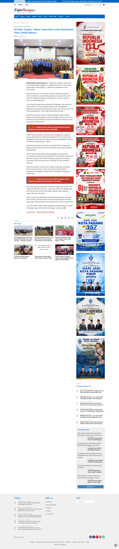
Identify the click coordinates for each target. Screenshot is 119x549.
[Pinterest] (97, 537)
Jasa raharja (50, 514)
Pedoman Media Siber (79, 542)
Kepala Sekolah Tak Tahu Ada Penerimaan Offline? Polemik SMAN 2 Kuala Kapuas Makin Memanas (91, 422)
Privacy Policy (60, 542)
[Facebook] (90, 537)
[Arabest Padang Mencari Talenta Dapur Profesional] (90, 467)
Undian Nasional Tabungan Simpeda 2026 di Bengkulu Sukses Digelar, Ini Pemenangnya (64, 258)
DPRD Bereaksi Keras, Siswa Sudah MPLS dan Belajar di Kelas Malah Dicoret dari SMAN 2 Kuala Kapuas (91, 416)
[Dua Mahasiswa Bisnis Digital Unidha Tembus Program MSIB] (44, 249)
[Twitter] (93, 537)
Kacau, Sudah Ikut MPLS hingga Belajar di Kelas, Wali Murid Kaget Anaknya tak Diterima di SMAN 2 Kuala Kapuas (92, 391)
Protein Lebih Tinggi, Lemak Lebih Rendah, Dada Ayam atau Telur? (60, 1)
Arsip (26, 4)
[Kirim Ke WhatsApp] (72, 218)
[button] (100, 4)
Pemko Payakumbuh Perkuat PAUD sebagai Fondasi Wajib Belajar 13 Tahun (63, 239)
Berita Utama (52, 16)
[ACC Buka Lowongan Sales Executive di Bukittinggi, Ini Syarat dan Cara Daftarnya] (90, 434)
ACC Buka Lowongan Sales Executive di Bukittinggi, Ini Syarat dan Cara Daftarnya (95, 439)
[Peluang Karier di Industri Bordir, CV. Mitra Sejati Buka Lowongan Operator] (90, 477)
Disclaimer (68, 542)
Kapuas (22, 16)
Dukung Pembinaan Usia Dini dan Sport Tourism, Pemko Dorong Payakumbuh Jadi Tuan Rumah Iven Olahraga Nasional (44, 239)
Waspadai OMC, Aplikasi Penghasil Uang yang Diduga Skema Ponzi (29, 503)
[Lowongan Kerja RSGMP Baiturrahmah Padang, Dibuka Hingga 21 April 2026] (90, 444)
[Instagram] (100, 537)
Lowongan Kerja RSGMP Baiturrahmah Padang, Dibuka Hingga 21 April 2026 (95, 449)
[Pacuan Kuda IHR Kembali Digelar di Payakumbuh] (23, 249)
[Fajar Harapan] (25, 10)
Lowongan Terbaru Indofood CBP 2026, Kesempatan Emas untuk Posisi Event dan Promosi (95, 461)
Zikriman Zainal (21, 36)
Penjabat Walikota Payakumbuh (45, 212)
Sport (67, 16)
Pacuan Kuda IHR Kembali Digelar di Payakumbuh (21, 257)
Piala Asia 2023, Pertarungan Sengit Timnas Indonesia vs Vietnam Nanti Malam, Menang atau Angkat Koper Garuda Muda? (30, 516)
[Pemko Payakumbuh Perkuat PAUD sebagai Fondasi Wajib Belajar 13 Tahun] (64, 230)
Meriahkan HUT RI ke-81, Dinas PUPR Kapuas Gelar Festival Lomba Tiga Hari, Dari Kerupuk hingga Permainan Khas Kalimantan (92, 404)
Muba (40, 16)
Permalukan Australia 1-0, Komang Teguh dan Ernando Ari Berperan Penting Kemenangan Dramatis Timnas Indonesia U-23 (30, 522)
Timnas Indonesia (51, 504)
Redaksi (20, 4)
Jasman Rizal (30, 212)
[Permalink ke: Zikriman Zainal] (15, 36)
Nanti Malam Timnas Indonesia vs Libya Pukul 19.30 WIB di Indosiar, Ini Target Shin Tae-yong (30, 528)
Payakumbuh (26, 26)
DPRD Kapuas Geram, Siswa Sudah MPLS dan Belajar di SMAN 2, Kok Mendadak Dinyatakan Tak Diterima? (91, 397)
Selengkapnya (90, 486)
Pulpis (28, 16)
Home (16, 16)
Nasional (34, 16)
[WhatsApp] (103, 537)
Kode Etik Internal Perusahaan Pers (45, 542)
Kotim (45, 16)
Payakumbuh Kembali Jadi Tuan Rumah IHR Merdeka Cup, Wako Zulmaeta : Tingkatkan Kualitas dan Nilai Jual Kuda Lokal (23, 239)
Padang (49, 508)
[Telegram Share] (69, 218)
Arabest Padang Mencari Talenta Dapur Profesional (95, 471)
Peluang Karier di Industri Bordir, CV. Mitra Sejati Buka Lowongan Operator (95, 481)
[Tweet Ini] (62, 218)
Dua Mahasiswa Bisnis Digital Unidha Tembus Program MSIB (43, 257)
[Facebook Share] (58, 218)
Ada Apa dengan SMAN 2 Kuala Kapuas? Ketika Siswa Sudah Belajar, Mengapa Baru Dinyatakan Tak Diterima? (91, 410)
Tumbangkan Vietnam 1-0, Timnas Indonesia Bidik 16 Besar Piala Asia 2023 (30, 509)
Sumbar (61, 16)
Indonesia (49, 501)
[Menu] (15, 4)
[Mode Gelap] (104, 4)
